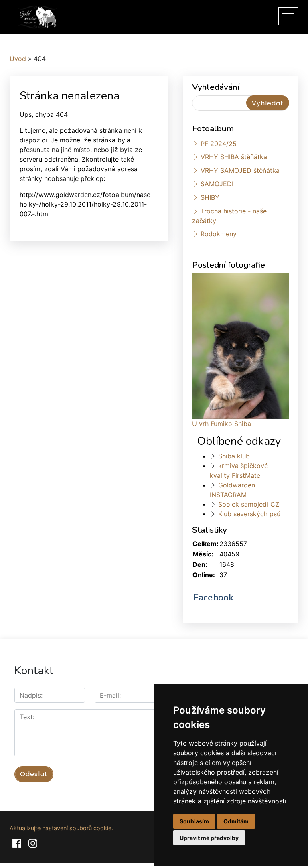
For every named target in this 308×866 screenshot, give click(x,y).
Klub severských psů (249, 514)
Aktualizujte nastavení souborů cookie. (61, 828)
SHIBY (210, 197)
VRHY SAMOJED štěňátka (240, 170)
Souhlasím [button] (194, 821)
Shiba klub (234, 456)
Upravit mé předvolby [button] (209, 837)
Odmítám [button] (236, 821)
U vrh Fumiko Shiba (221, 424)
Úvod (18, 59)
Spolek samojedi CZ (248, 504)
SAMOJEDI (217, 184)
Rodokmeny (219, 234)
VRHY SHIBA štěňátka (234, 157)
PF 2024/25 (219, 144)
